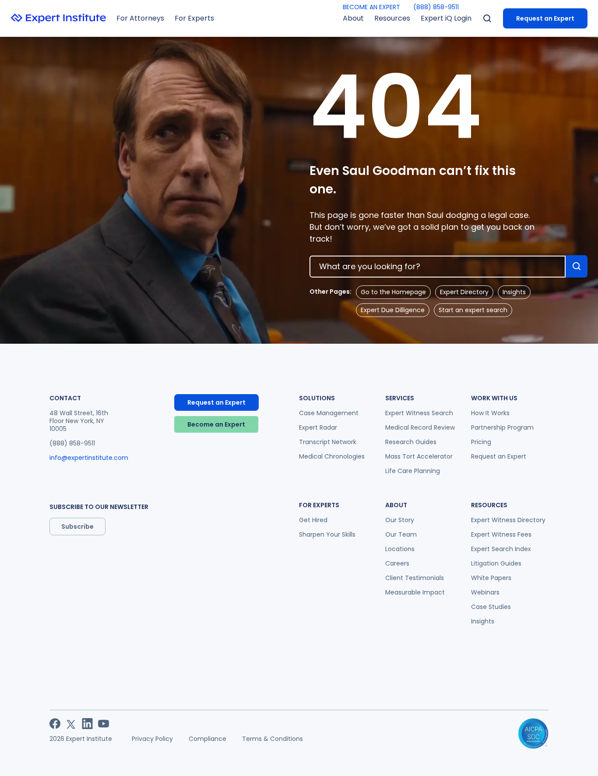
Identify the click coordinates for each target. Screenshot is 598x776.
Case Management (329, 413)
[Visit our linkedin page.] (87, 723)
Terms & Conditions (272, 739)
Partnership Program (502, 427)
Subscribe (77, 526)
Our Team (401, 534)
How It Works (490, 413)
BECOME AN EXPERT (371, 7)
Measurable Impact (415, 592)
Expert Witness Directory (508, 520)
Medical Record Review (420, 427)
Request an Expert (545, 18)
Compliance (207, 739)
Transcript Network (327, 442)
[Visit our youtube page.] (103, 723)
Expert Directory (464, 292)
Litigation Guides (496, 563)
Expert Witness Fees (501, 534)
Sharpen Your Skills (327, 534)
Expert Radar (318, 427)
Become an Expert (216, 424)
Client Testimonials (414, 578)
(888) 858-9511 (436, 7)
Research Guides (410, 442)
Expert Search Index (501, 549)
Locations (400, 549)
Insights (514, 292)
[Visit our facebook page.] (54, 723)
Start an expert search (473, 310)
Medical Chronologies (332, 456)
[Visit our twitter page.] (71, 723)
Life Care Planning (412, 471)
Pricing (481, 442)
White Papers (491, 578)
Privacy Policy (152, 739)
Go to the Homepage (393, 292)
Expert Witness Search (419, 413)
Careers (397, 563)
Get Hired (313, 520)
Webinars (485, 592)
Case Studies (491, 607)
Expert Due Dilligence (393, 310)
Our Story (399, 520)
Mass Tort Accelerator (419, 456)
